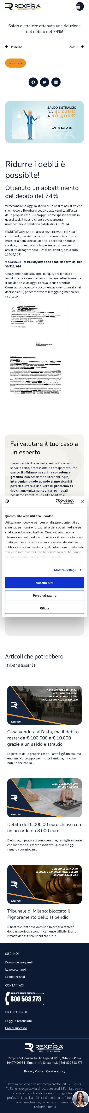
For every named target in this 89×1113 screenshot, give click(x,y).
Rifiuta (44, 608)
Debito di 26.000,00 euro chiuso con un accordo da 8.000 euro (44, 827)
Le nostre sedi (15, 977)
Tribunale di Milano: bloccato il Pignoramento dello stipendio (38, 914)
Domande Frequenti (19, 962)
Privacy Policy (33, 1071)
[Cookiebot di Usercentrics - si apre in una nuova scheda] (56, 501)
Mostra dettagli (65, 570)
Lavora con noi (15, 969)
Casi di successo (16, 1028)
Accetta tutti (44, 582)
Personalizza (42, 595)
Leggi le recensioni (18, 1021)
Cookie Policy (55, 1071)
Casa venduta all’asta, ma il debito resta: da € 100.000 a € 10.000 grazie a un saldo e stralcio (43, 738)
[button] (33, 82)
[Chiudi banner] (82, 501)
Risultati (15, 63)
